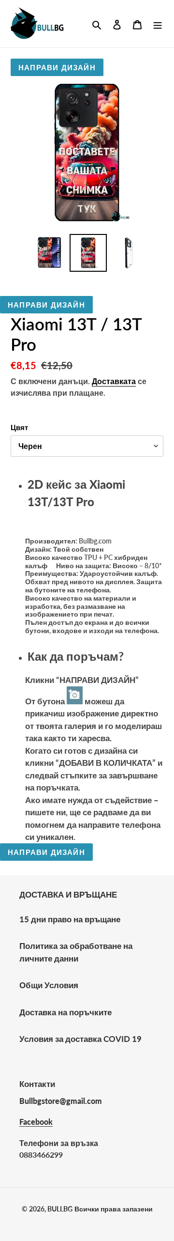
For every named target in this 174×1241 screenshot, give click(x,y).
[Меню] (157, 24)
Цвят (19, 427)
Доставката (114, 381)
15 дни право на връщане (69, 919)
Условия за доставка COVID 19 (80, 1039)
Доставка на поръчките (65, 1012)
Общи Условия (48, 985)
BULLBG (59, 1209)
